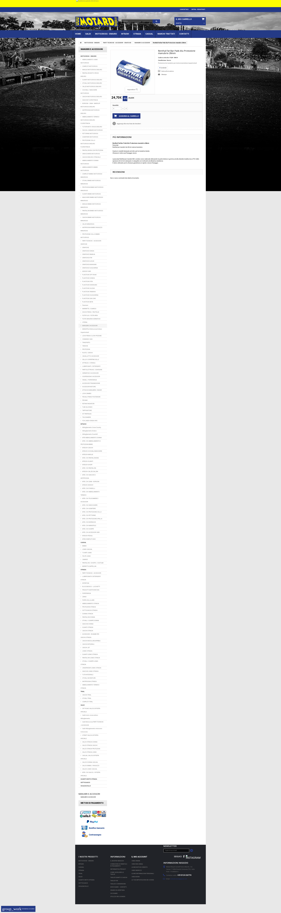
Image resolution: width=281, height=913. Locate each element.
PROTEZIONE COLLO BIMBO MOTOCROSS (90, 235)
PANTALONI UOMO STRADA (91, 658)
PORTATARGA (86, 593)
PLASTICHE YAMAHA (89, 291)
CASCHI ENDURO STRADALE (91, 157)
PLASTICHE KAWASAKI (89, 285)
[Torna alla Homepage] (81, 42)
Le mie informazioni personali (142, 873)
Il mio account (139, 857)
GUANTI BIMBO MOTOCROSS (91, 194)
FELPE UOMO (86, 556)
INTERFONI (85, 583)
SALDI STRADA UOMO (89, 752)
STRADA (137, 34)
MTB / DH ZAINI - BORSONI (90, 481)
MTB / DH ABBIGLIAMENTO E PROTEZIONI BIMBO (91, 442)
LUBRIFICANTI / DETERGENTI (91, 366)
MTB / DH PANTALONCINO (90, 458)
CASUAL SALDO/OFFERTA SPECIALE (90, 757)
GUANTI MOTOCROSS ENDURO (92, 80)
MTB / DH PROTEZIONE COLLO (92, 512)
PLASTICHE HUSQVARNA (90, 295)
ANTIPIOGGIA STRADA (89, 681)
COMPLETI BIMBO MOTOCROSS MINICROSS (91, 175)
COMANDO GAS (87, 339)
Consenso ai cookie (18, 909)
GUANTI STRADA (87, 627)
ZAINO (84, 597)
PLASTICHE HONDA (88, 278)
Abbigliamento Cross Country (91, 427)
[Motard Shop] (96, 22)
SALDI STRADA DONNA (89, 742)
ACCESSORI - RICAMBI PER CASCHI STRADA (90, 635)
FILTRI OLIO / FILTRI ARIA (90, 315)
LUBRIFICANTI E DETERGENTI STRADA (91, 578)
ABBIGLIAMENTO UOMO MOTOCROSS (89, 61)
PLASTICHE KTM (87, 281)
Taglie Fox (114, 880)
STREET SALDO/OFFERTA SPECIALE (89, 736)
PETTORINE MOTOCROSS (90, 133)
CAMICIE (85, 559)
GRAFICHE (85, 247)
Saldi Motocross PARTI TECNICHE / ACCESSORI (92, 723)
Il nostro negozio (117, 861)
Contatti (184, 34)
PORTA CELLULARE (88, 600)
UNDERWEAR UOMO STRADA (91, 668)
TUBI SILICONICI (87, 407)
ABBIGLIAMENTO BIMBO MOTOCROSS (89, 168)
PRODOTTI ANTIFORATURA (90, 590)
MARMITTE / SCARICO (89, 308)
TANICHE (85, 346)
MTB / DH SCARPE (88, 529)
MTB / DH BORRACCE (89, 522)
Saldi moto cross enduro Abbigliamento (89, 716)
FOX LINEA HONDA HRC (89, 420)
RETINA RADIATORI (88, 403)
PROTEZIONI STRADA (89, 607)
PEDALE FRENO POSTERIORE (91, 397)
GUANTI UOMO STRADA (90, 654)
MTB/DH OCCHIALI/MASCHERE (92, 451)
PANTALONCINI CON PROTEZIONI (92, 150)
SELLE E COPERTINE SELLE (90, 359)
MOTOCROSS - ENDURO (106, 34)
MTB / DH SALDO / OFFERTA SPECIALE (90, 774)
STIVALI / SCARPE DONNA (90, 620)
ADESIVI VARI (86, 271)
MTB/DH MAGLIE (87, 454)
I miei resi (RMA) (137, 864)
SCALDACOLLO (86, 786)
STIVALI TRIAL (86, 698)
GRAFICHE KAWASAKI (89, 264)
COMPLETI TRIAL (87, 702)
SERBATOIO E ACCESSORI (90, 373)
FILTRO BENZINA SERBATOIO (91, 319)
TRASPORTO (86, 342)
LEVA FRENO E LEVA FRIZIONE (92, 336)
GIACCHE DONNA (87, 624)
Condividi (163, 68)
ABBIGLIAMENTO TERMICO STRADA (90, 686)
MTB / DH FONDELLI (88, 488)
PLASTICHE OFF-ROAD (89, 274)
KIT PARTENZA (86, 414)
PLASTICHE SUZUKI (88, 288)
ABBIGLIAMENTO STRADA (90, 603)
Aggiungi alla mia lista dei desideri (128, 123)
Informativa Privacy (118, 869)
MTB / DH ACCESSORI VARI (91, 532)
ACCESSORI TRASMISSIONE (91, 383)
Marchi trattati (166, 34)
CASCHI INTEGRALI (88, 644)
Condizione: (162, 60)
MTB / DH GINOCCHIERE (89, 505)
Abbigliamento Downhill (90, 434)
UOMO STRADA (87, 651)
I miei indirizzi (136, 870)
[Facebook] (183, 856)
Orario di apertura (117, 890)
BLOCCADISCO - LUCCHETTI (91, 586)
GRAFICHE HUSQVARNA (90, 268)
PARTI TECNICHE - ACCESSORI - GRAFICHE (117, 43)
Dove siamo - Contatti (118, 887)
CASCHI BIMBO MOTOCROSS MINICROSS (91, 219)
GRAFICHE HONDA (88, 251)
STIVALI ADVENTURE (89, 678)
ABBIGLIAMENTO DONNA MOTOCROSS (89, 162)
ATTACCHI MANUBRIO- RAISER (92, 390)
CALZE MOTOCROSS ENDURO (91, 86)
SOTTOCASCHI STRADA (89, 610)
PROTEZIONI (86, 349)
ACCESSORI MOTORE (89, 386)
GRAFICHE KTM (87, 257)
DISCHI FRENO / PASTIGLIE (90, 312)
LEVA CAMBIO (86, 393)
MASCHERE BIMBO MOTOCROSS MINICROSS (92, 198)
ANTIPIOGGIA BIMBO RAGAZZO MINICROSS (91, 229)
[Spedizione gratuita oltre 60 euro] (140, 3)
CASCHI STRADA (87, 630)
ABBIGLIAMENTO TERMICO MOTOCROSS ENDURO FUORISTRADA (90, 120)
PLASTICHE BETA (87, 302)
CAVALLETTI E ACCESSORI (90, 356)
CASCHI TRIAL (86, 695)
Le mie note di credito (139, 867)
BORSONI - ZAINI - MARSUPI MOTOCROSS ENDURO (90, 105)
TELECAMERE (86, 417)
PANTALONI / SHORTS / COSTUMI (92, 563)
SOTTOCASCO (85, 782)
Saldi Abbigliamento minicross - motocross (92, 730)
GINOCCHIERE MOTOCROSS (91, 154)
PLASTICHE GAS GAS (89, 298)
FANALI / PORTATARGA (89, 380)
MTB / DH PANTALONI (89, 468)
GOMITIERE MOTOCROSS (90, 137)
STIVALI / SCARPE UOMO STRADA (89, 662)
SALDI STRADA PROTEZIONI (91, 749)
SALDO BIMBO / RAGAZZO (90, 765)
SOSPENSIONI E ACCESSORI (91, 376)
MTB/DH (125, 34)
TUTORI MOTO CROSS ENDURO (92, 127)
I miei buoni (135, 876)
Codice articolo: (163, 57)
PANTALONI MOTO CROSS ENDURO (90, 74)
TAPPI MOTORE (87, 410)
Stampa (164, 74)
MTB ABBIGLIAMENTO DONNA (92, 437)
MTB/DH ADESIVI (87, 485)
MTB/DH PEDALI (87, 535)
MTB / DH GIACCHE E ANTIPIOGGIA (88, 476)
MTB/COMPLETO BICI (89, 539)
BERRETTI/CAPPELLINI (89, 566)
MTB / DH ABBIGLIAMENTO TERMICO (90, 493)
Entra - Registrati (198, 9)
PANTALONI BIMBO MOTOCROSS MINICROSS (92, 212)
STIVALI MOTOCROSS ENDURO (92, 83)
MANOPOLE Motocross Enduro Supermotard (91, 330)
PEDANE (85, 400)
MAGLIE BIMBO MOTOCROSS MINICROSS (91, 205)
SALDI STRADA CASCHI (89, 745)
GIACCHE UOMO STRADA (90, 671)
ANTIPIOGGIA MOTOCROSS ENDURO (90, 111)
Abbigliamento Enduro (89, 431)
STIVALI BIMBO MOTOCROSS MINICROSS (91, 182)
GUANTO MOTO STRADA (89, 779)
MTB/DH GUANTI (87, 461)
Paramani (85, 305)
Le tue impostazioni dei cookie (142, 880)
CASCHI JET (86, 647)
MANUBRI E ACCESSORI (142, 43)
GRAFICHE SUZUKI (88, 261)
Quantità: (116, 105)
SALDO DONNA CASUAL (90, 762)
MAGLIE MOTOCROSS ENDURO (92, 69)
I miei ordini (135, 861)
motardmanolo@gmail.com (178, 879)
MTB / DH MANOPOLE (89, 525)
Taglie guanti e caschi (118, 877)
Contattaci (184, 9)
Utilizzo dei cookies (117, 896)
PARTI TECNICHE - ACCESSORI (91, 573)
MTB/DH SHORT (87, 464)
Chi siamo (114, 893)
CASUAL (149, 34)
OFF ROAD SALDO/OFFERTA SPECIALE (90, 710)
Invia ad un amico (167, 71)
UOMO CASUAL (87, 549)
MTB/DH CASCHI (87, 448)
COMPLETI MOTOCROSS (90, 66)
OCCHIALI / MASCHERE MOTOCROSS (89, 91)
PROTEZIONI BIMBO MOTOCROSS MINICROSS (92, 188)
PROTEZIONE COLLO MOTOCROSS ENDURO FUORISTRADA (88, 143)
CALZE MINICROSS (88, 224)
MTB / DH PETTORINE (89, 515)
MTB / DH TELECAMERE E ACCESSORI (89, 500)
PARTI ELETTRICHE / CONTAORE (92, 369)
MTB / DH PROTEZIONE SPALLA (92, 519)
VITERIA (84, 322)
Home (78, 34)
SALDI (88, 34)
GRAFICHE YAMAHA (88, 254)
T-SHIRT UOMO (87, 552)
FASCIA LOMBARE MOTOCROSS (92, 130)
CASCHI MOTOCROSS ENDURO (92, 96)
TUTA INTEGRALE (87, 674)
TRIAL (83, 691)
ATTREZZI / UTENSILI (88, 363)
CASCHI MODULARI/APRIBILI (91, 641)
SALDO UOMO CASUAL (89, 769)
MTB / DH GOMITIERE (89, 508)
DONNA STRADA (87, 614)
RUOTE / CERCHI (87, 352)
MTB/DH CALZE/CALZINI (90, 471)
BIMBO (84, 546)
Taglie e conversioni (118, 884)
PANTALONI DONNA (88, 617)
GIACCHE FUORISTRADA (90, 100)
